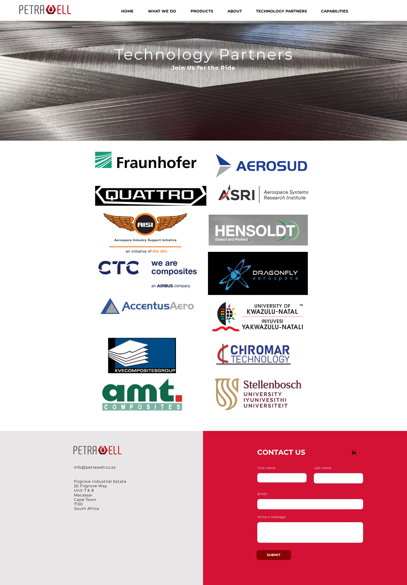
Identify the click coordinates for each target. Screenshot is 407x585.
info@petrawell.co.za (95, 467)
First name (266, 468)
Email (262, 493)
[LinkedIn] (354, 452)
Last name (322, 468)
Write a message (271, 517)
